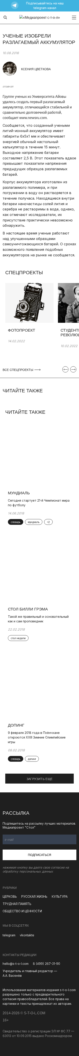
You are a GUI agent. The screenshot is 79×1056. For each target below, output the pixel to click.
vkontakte (27, 935)
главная (8, 86)
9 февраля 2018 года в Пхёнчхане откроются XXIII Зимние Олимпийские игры (37, 737)
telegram (9, 935)
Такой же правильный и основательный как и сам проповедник (38, 619)
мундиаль (34, 522)
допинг (32, 759)
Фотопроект (21, 330)
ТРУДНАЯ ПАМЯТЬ (17, 904)
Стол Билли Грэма (28, 609)
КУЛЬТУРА (60, 896)
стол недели (18, 638)
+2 (48, 522)
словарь (15, 522)
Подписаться (39, 855)
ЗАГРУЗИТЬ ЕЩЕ (40, 779)
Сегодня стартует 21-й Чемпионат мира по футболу (39, 503)
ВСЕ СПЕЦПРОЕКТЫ (18, 370)
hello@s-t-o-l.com (16, 963)
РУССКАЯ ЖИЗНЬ (34, 896)
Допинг (16, 725)
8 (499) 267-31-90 (46, 963)
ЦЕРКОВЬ (10, 896)
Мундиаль (19, 493)
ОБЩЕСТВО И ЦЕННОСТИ (22, 911)
